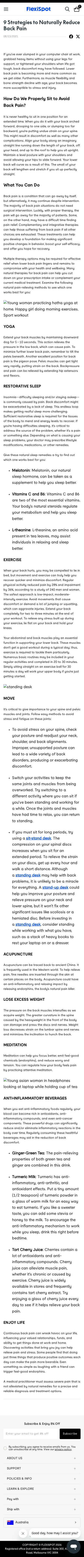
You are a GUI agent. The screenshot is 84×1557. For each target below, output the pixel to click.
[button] (42, 1458)
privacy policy (63, 1449)
